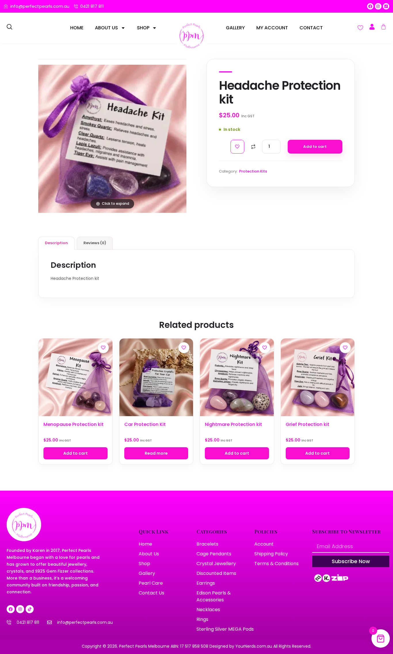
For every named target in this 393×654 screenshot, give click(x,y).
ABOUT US (106, 27)
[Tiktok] (30, 609)
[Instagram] (378, 6)
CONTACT (311, 27)
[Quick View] (103, 360)
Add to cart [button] (75, 453)
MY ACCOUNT (272, 27)
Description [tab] (56, 243)
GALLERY (235, 27)
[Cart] (383, 27)
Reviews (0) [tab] (94, 243)
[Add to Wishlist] (237, 147)
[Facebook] (370, 6)
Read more (156, 453)
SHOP (143, 27)
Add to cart (315, 146)
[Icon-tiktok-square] (386, 6)
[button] (9, 28)
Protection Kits (253, 171)
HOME (76, 27)
